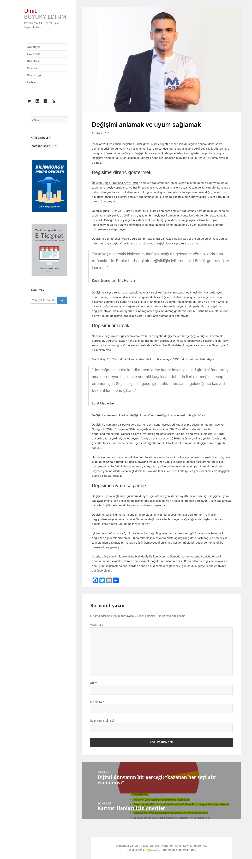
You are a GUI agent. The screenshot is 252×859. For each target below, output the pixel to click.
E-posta (97, 702)
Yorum (97, 625)
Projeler (32, 68)
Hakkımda (33, 54)
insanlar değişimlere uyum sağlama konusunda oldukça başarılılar (134, 306)
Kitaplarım (33, 61)
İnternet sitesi (102, 721)
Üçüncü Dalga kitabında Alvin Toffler (115, 183)
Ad (93, 683)
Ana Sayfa (33, 47)
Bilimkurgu (34, 75)
